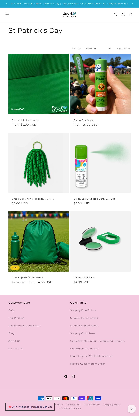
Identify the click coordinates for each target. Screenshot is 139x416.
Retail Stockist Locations (24, 325)
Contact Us (15, 348)
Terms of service (92, 404)
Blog (11, 333)
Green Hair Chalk (84, 277)
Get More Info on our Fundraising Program (97, 340)
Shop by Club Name (82, 333)
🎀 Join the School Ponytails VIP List (30, 406)
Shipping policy (112, 404)
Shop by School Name (84, 325)
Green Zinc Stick (83, 120)
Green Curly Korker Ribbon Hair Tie (33, 198)
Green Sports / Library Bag (27, 277)
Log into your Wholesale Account (91, 356)
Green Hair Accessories (25, 120)
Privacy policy (73, 404)
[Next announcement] (132, 3)
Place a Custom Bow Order (87, 363)
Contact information (71, 408)
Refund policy (55, 404)
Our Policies (16, 317)
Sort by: (76, 48)
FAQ (11, 310)
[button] (7, 14)
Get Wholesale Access (84, 348)
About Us (14, 340)
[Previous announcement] (6, 3)
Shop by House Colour (84, 317)
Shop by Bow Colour (83, 310)
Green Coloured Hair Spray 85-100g (95, 198)
